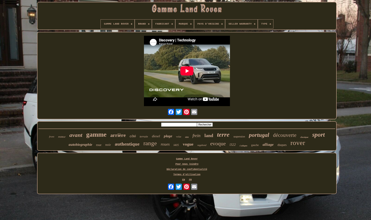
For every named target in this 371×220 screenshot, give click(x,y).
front (51, 136)
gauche (255, 145)
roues (165, 144)
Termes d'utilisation (186, 174)
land (208, 135)
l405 (176, 145)
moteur (62, 137)
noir (108, 145)
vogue (188, 144)
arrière (118, 135)
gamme (96, 134)
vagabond (201, 145)
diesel (156, 136)
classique (304, 137)
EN (183, 179)
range (150, 143)
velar (178, 136)
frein (196, 135)
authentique (127, 144)
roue (98, 145)
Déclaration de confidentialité (187, 169)
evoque (218, 144)
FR (190, 179)
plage (168, 136)
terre (223, 134)
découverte (284, 135)
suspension (239, 136)
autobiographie (80, 144)
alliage (268, 144)
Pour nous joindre (186, 164)
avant (75, 135)
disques (282, 145)
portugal (259, 135)
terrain (144, 136)
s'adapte (243, 145)
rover (297, 143)
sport (318, 134)
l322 (233, 145)
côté (133, 136)
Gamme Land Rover (187, 159)
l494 (187, 137)
